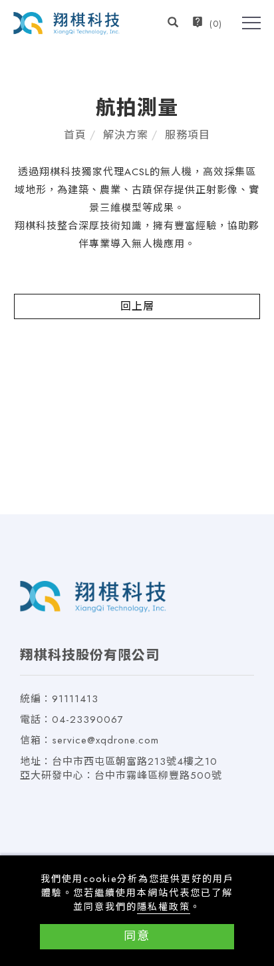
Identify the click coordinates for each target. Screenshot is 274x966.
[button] (173, 24)
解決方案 (125, 135)
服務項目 (187, 135)
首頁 (75, 135)
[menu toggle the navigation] (251, 23)
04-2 (64, 719)
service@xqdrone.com (105, 740)
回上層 (137, 306)
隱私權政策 (163, 906)
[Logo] (66, 22)
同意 (137, 936)
